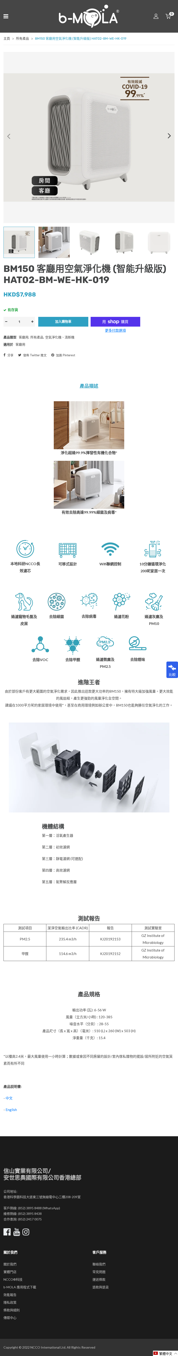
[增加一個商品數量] (32, 322)
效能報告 (9, 1295)
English (11, 1110)
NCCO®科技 (12, 1279)
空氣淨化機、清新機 (59, 337)
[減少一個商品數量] (6, 322)
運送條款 (98, 1279)
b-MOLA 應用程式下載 (19, 1287)
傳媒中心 (9, 1318)
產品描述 (89, 386)
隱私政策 (9, 1302)
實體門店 (9, 1272)
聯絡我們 (98, 1264)
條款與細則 (11, 1310)
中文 (9, 1098)
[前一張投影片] (8, 136)
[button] (165, 1353)
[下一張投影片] (169, 136)
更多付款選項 (115, 330)
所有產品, (37, 337)
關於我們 (9, 1264)
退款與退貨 (100, 1287)
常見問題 (98, 1272)
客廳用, (24, 337)
